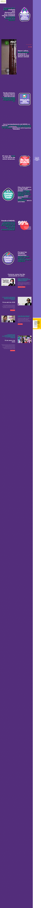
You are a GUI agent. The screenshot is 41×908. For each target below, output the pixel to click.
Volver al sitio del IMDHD (29, 44)
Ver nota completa (13, 350)
